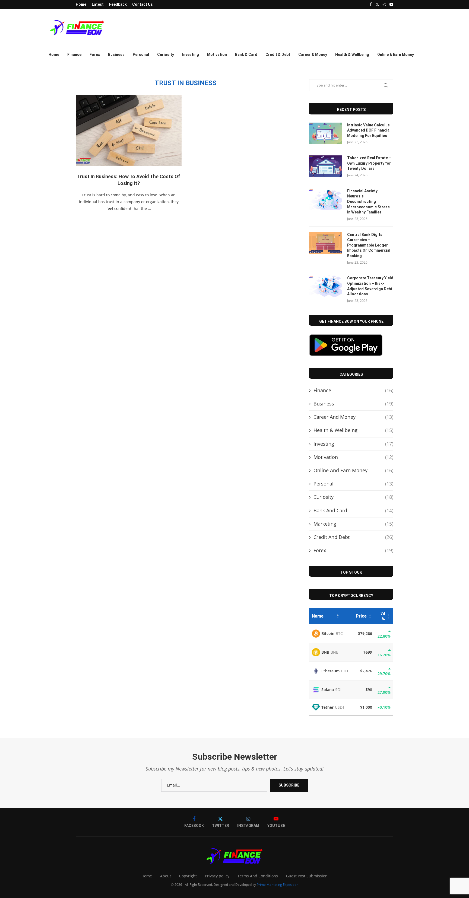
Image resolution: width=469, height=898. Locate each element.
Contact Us (142, 4)
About (165, 875)
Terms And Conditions (257, 875)
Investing (190, 54)
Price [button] (361, 616)
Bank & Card (246, 54)
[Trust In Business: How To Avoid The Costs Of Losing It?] (129, 130)
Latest (98, 4)
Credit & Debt (277, 54)
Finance (74, 54)
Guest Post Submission (307, 875)
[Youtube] (391, 4)
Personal (141, 54)
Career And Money (353, 417)
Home (81, 4)
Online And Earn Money (353, 470)
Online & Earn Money (395, 54)
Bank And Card (353, 510)
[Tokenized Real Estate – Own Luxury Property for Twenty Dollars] (325, 166)
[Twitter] (377, 4)
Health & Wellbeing (352, 54)
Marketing (353, 523)
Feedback (118, 4)
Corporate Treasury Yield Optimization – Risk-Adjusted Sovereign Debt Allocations (370, 286)
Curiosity (165, 54)
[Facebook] (371, 4)
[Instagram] (384, 4)
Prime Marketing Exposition (277, 884)
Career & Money (312, 54)
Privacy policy (217, 875)
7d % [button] (382, 616)
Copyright (188, 875)
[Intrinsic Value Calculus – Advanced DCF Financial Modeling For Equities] (325, 133)
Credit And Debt (353, 537)
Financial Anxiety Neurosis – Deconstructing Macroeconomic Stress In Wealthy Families (368, 201)
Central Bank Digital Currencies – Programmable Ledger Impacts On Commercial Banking (368, 245)
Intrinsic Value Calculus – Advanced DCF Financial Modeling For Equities (370, 130)
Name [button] (318, 616)
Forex (95, 54)
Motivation (217, 54)
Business (116, 54)
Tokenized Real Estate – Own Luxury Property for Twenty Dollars (369, 163)
